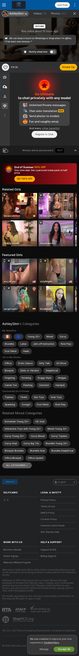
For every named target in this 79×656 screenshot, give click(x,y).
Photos (58, 13)
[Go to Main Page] (24, 5)
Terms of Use (48, 506)
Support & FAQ (48, 549)
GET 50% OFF (24, 178)
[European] (19, 337)
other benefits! (51, 128)
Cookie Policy (51, 642)
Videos (39, 13)
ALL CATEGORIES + (17, 465)
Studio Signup (10, 556)
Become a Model (12, 549)
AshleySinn (10, 324)
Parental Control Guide (52, 525)
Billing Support (48, 556)
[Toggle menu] (4, 5)
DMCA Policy (48, 513)
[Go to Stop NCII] (24, 619)
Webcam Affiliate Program (17, 562)
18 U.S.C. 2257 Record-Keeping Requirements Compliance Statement (39, 630)
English (62, 482)
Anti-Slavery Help (50, 532)
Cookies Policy (49, 519)
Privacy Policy (48, 500)
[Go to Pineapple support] (6, 619)
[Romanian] (7, 337)
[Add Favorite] (5, 67)
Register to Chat (44, 134)
